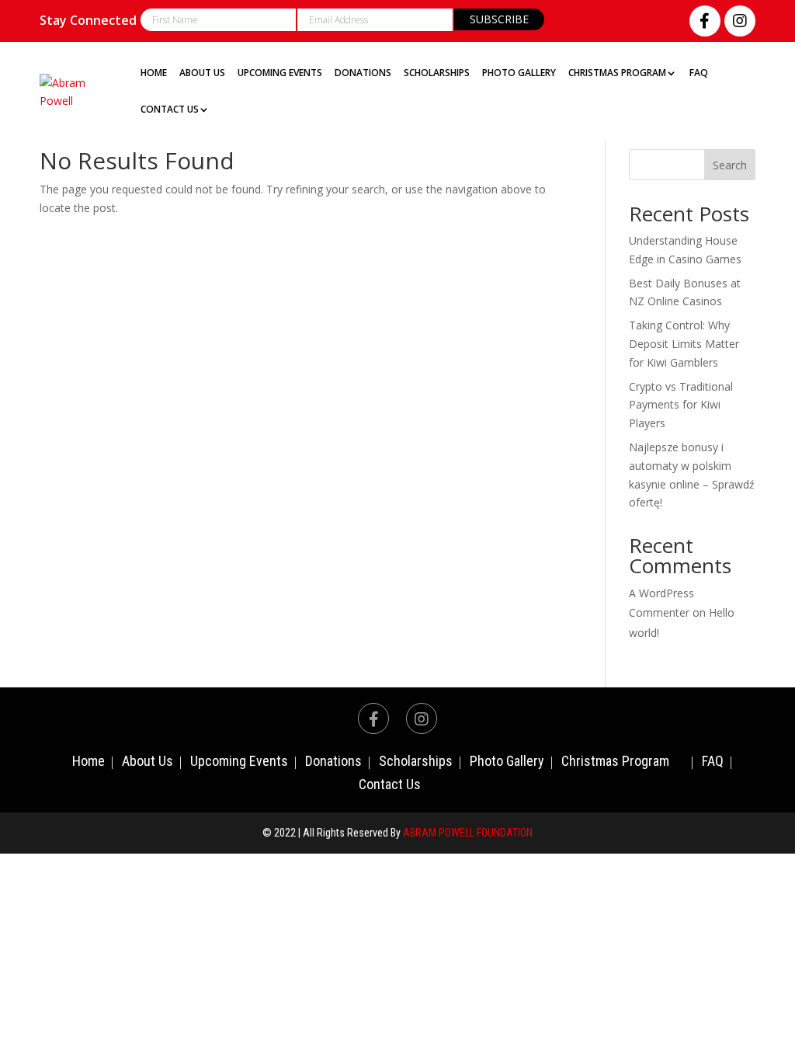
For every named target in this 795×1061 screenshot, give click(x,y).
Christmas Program (617, 73)
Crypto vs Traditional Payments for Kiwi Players (681, 405)
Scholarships (437, 73)
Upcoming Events (280, 73)
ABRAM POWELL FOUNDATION (468, 832)
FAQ (698, 73)
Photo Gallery (519, 73)
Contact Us (170, 110)
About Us (202, 73)
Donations (363, 73)
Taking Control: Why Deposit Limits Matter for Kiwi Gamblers (684, 344)
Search (730, 165)
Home (154, 73)
